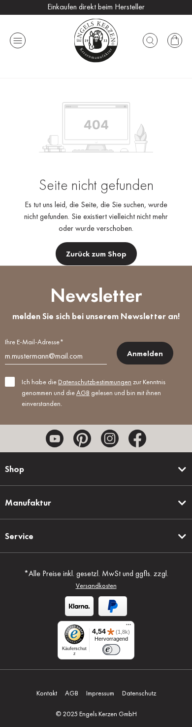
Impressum (100, 693)
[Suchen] (150, 40)
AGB (83, 392)
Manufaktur (28, 502)
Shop (14, 468)
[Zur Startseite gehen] (96, 40)
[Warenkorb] (174, 40)
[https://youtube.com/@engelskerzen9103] (54, 438)
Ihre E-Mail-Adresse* (34, 341)
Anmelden (145, 353)
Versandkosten (96, 585)
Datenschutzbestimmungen (94, 381)
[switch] (111, 649)
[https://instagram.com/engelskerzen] (110, 438)
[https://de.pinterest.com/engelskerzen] (82, 438)
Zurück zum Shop (96, 254)
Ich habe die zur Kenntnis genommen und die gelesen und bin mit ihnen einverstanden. (93, 392)
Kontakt (46, 693)
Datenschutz (139, 693)
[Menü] (18, 40)
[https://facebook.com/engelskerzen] (137, 438)
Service (19, 536)
